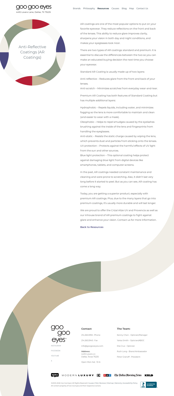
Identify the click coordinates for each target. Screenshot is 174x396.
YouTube (55, 356)
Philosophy (89, 8)
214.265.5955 (87, 335)
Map (131, 8)
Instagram (56, 346)
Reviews (102, 383)
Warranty (118, 383)
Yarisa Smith (123, 340)
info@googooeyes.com (92, 346)
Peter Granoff (123, 357)
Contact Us (142, 8)
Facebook (55, 351)
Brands (77, 8)
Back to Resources (91, 227)
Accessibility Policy (130, 383)
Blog (124, 8)
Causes (115, 8)
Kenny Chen (123, 335)
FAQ (96, 383)
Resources (103, 8)
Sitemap (110, 383)
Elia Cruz (121, 346)
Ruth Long (122, 351)
